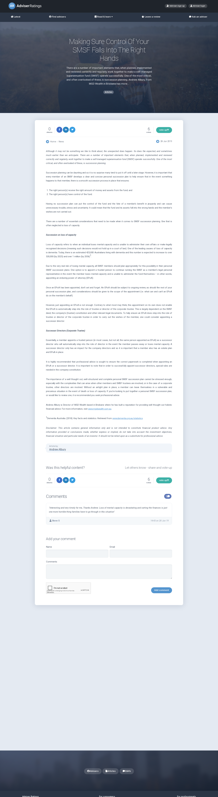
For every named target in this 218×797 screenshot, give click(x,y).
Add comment (161, 590)
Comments (51, 561)
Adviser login (198, 6)
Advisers (93, 771)
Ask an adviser (199, 16)
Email (112, 547)
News (61, 141)
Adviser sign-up (177, 6)
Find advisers (58, 16)
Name (49, 547)
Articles (111, 771)
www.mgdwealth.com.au (100, 409)
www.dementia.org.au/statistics (127, 418)
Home (53, 141)
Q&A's (128, 771)
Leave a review (152, 16)
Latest (16, 16)
